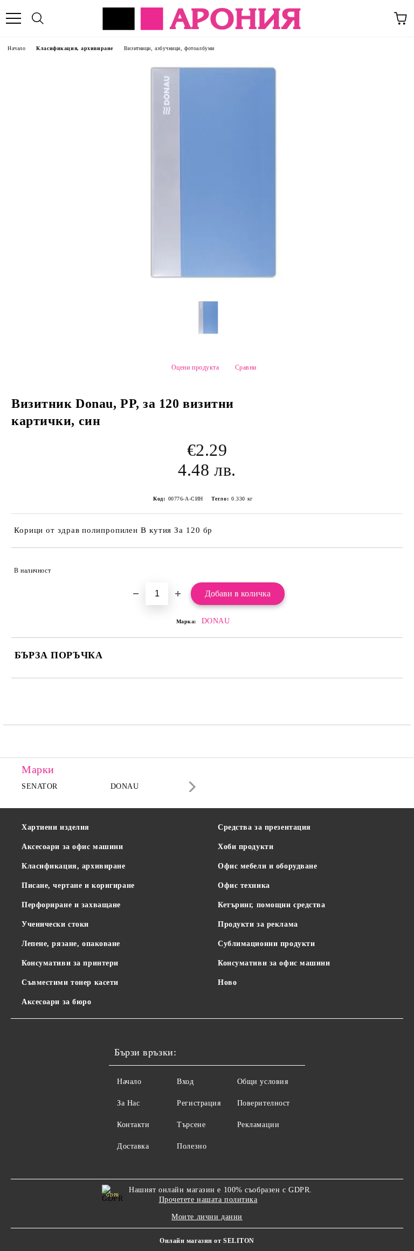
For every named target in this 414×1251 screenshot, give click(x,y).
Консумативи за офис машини (274, 963)
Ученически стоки (55, 924)
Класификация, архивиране (74, 48)
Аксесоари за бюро (57, 1002)
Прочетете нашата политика (208, 1200)
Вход (185, 1082)
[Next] (190, 787)
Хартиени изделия (55, 827)
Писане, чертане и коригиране (78, 885)
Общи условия (262, 1082)
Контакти (133, 1125)
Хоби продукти (245, 847)
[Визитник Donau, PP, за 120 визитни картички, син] (207, 284)
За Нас (128, 1103)
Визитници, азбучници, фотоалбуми (169, 48)
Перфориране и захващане (71, 905)
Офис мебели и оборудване (267, 866)
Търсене (191, 1125)
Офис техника (244, 885)
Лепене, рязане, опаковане (71, 944)
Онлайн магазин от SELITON (207, 1241)
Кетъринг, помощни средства (272, 905)
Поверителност (263, 1103)
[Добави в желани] (387, 565)
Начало (16, 48)
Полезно (191, 1146)
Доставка (133, 1146)
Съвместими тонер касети (70, 982)
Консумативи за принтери (70, 963)
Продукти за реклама (258, 924)
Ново (227, 982)
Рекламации (258, 1125)
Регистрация (198, 1103)
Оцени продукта (195, 367)
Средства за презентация (264, 827)
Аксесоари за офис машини (72, 847)
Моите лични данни (207, 1217)
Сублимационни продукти (266, 944)
